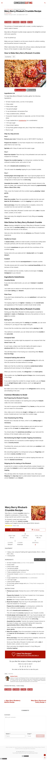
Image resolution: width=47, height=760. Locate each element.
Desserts (11, 9)
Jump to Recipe (21, 90)
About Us (8, 747)
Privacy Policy (38, 747)
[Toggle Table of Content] (13, 57)
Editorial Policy (31, 747)
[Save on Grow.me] (1, 382)
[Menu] (2, 2)
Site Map (25, 747)
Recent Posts (10, 673)
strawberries (22, 120)
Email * (29, 734)
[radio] (20, 666)
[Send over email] (1, 385)
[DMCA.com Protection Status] (25, 756)
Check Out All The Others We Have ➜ (28, 655)
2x (39, 559)
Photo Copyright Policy (25, 748)
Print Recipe (31, 90)
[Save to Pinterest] (1, 380)
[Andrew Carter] (7, 678)
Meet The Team (13, 747)
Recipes (8, 9)
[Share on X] (1, 377)
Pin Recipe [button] (36, 530)
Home (5, 9)
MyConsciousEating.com (29, 751)
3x (43, 559)
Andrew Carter (8, 13)
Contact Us (20, 747)
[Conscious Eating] (23, 3)
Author (6, 673)
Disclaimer (33, 748)
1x (35, 559)
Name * (8, 733)
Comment (7, 715)
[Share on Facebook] (1, 375)
